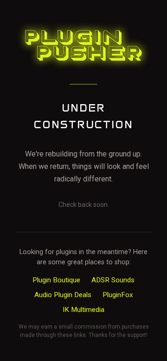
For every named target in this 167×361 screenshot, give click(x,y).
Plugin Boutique (56, 280)
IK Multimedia (83, 309)
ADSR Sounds (113, 280)
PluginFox (118, 295)
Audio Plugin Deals (62, 295)
